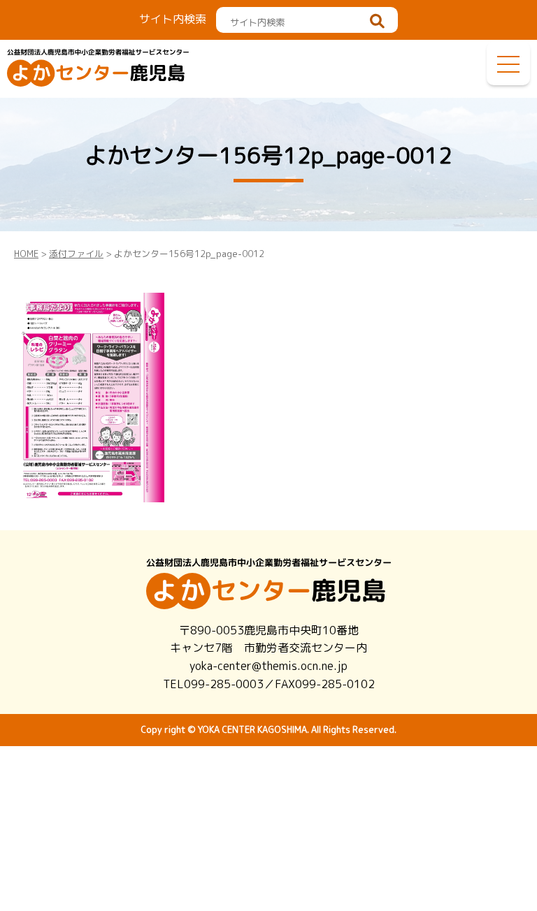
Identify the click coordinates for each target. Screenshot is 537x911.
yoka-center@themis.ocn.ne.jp (268, 665)
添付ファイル (76, 253)
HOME (26, 253)
